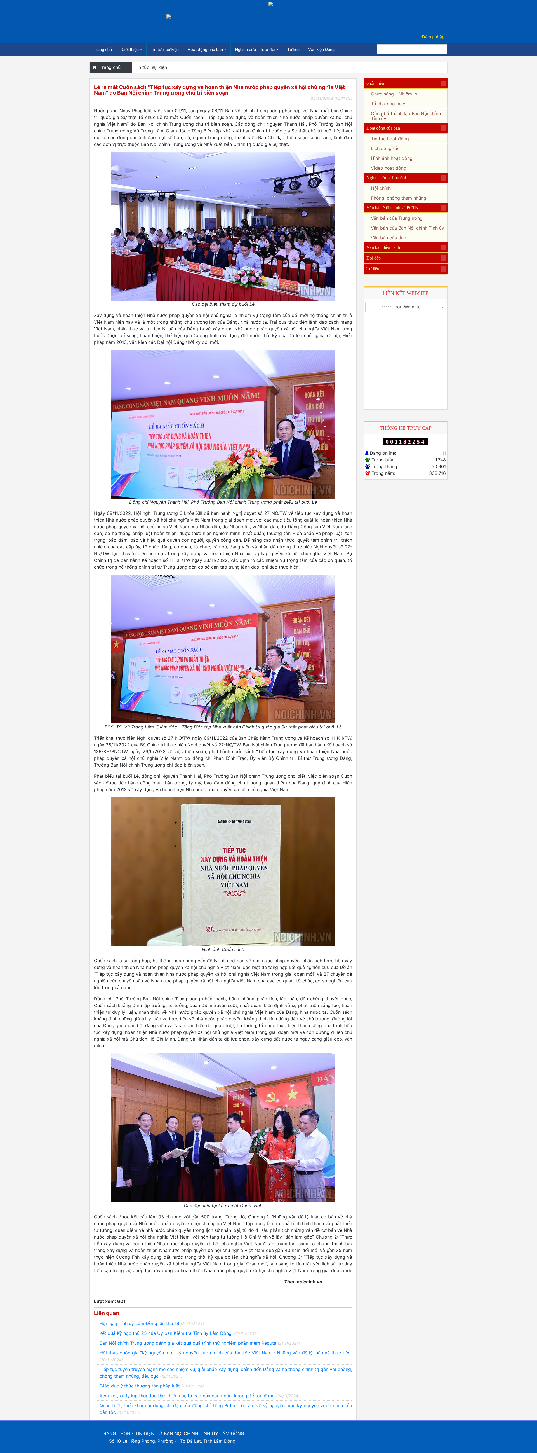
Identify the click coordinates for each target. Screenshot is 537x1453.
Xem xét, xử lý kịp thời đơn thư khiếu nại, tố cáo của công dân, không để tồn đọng (200, 1395)
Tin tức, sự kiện (165, 49)
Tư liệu (293, 49)
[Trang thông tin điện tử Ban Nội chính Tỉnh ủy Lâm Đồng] (168, 16)
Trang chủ (103, 49)
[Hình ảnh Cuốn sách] (223, 871)
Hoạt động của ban (205, 49)
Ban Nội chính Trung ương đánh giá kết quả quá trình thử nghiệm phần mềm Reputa (200, 1343)
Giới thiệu (130, 49)
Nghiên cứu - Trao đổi (255, 49)
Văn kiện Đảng (321, 49)
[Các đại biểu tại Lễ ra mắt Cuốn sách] (223, 1127)
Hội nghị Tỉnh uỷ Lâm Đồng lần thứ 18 (152, 1323)
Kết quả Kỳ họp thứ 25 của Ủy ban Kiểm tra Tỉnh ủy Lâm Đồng (178, 1333)
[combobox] (405, 307)
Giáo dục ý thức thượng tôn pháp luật (152, 1386)
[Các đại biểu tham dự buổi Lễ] (223, 226)
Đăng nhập (433, 36)
